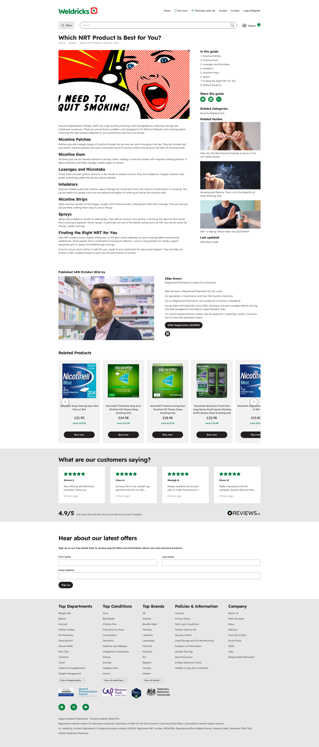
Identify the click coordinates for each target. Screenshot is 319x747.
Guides (223, 10)
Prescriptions (65, 640)
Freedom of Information (188, 646)
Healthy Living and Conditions (191, 668)
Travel (61, 662)
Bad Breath (108, 618)
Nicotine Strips (211, 72)
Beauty (62, 618)
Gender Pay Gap (184, 651)
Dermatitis (108, 640)
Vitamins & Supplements (71, 668)
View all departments (70, 680)
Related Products (212, 85)
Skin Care (63, 651)
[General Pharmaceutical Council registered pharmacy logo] (88, 693)
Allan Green (173, 278)
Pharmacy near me (205, 10)
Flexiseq (147, 629)
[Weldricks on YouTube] (85, 707)
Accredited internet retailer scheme (204, 723)
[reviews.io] (244, 513)
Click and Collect (237, 635)
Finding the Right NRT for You (219, 80)
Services (182, 10)
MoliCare (147, 646)
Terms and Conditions (187, 624)
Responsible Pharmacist (241, 657)
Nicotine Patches (212, 56)
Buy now (79, 434)
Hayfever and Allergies (115, 646)
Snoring (107, 662)
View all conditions (113, 680)
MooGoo (147, 651)
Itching (106, 657)
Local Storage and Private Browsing (194, 640)
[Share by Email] (218, 99)
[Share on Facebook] (203, 99)
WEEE (231, 646)
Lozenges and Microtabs (216, 64)
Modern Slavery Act (185, 629)
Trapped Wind (110, 668)
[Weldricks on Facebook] (61, 707)
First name (64, 556)
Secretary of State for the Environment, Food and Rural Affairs (150, 723)
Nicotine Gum (210, 60)
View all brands (151, 680)
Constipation (110, 635)
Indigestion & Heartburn (116, 651)
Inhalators (208, 68)
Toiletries (63, 657)
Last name (168, 556)
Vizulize (147, 668)
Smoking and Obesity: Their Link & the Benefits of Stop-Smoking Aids (227, 194)
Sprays (206, 76)
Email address (66, 570)
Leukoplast (149, 640)
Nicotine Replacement (212, 113)
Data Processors (184, 657)
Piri (144, 657)
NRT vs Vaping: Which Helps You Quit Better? (225, 231)
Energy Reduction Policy (188, 662)
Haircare (62, 624)
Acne (105, 613)
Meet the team (236, 618)
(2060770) (113, 718)
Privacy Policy (182, 618)
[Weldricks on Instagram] (73, 707)
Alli (144, 613)
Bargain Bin (64, 613)
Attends (147, 618)
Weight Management (69, 673)
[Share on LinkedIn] (210, 99)
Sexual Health (65, 646)
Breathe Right (150, 624)
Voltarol (147, 673)
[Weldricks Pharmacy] (80, 10)
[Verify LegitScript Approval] (136, 693)
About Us (233, 613)
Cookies (179, 613)
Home (167, 10)
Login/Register (252, 10)
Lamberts (148, 635)
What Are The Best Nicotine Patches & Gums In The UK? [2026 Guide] (228, 155)
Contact (235, 10)
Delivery (232, 629)
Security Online (183, 635)
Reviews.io (120, 514)
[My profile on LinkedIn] (167, 333)
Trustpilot (136, 514)
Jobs (231, 651)
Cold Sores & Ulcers (113, 629)
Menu (69, 25)
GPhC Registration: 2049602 (184, 325)
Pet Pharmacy (65, 635)
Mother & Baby (66, 629)
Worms (106, 673)
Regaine (147, 662)
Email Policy (234, 640)
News (231, 624)
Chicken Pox (109, 624)
